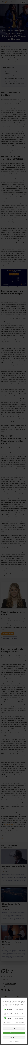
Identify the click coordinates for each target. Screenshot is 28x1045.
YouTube (9, 1022)
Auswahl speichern (14, 1028)
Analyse (9, 1018)
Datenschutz (11, 1041)
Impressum (17, 1041)
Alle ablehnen (14, 1038)
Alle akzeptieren (14, 1033)
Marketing (9, 1009)
